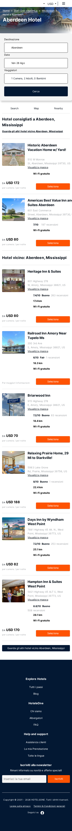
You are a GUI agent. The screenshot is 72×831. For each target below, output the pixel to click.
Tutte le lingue (36, 755)
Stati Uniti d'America (26, 10)
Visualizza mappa (38, 167)
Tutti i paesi (36, 686)
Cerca (36, 91)
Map (36, 108)
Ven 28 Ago (18, 62)
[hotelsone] (16, 3)
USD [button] (50, 4)
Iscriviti (59, 778)
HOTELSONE (38, 799)
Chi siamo (36, 711)
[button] (40, 4)
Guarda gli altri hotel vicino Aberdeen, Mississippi (32, 131)
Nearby (58, 108)
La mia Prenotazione (36, 748)
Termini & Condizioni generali (49, 806)
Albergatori (36, 717)
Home (6, 10)
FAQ (36, 724)
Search (14, 108)
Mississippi (48, 10)
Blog (36, 693)
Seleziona (53, 186)
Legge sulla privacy (20, 806)
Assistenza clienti (36, 742)
